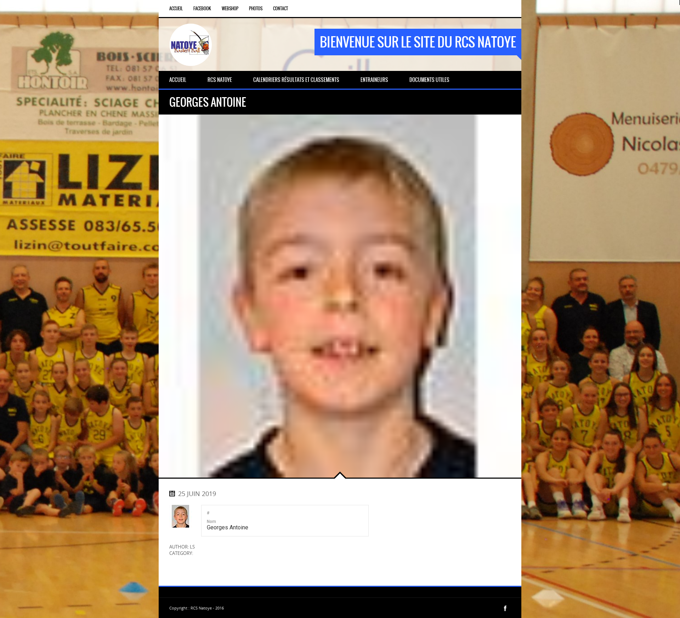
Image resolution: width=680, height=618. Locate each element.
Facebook (202, 8)
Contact (280, 8)
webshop (230, 8)
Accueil (176, 8)
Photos (255, 8)
